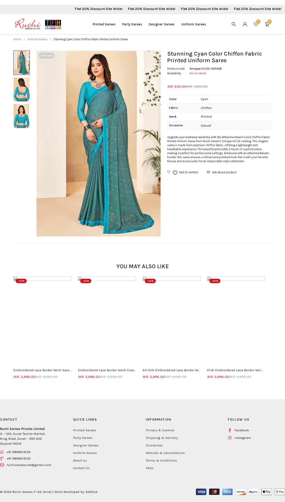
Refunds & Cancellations (165, 453)
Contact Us (81, 468)
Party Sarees (82, 438)
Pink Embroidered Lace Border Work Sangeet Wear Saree (236, 370)
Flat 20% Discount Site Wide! (87, 9)
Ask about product (224, 172)
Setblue (92, 492)
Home (17, 39)
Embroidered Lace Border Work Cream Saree (107, 370)
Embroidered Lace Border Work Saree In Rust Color (42, 370)
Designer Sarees (86, 445)
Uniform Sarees (37, 39)
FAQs (149, 468)
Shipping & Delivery (162, 438)
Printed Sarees (84, 430)
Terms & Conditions (161, 460)
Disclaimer (154, 445)
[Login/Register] (244, 24)
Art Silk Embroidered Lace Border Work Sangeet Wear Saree (171, 370)
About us (80, 460)
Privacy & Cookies (160, 430)
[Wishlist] (182, 172)
